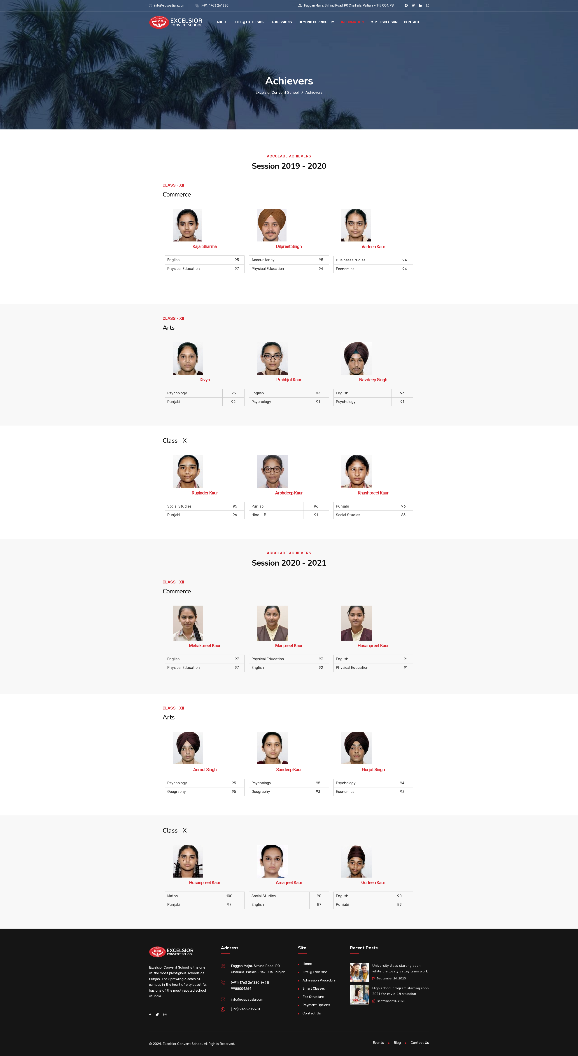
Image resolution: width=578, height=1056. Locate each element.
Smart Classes (314, 988)
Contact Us (312, 1013)
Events (378, 1043)
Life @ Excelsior (250, 22)
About (222, 22)
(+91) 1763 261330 (214, 5)
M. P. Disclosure (385, 22)
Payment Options (316, 1005)
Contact (412, 22)
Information (352, 22)
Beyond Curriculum (316, 22)
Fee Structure (313, 997)
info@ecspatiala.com (169, 5)
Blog (397, 1043)
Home (307, 964)
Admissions (281, 22)
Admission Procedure (319, 980)
